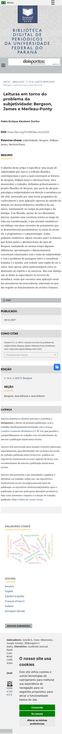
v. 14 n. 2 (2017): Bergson (40, 81)
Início (6, 81)
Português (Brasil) (15, 611)
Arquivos (18, 81)
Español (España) (14, 596)
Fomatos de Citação (17, 355)
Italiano (9, 606)
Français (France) (14, 601)
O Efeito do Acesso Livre (29, 499)
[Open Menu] (3, 65)
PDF (8, 300)
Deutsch (9, 586)
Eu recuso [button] (37, 713)
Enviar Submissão (18, 626)
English (9, 591)
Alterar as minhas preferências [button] (37, 722)
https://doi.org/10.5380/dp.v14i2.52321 (28, 132)
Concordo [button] (37, 707)
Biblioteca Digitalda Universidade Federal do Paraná (27, 41)
